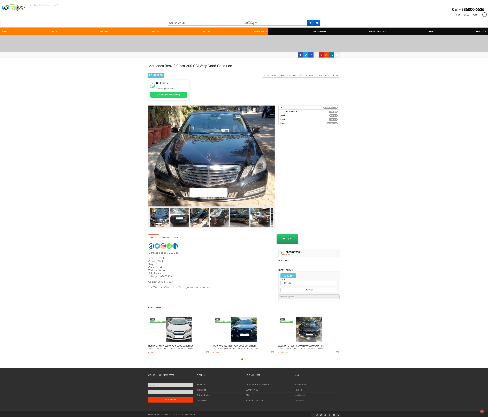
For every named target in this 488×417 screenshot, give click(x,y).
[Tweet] (305, 55)
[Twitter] (157, 246)
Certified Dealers (260, 32)
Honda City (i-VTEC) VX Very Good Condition (170, 346)
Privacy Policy (203, 395)
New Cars (104, 32)
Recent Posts (301, 384)
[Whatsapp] (169, 246)
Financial (298, 390)
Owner (176, 237)
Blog (431, 32)
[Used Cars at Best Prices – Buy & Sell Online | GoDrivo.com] (14, 7)
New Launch (300, 395)
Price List (201, 390)
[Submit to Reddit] (326, 55)
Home (4, 32)
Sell (466, 15)
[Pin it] (321, 55)
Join (475, 15)
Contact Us (481, 32)
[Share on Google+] (311, 55)
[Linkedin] (175, 246)
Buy (458, 15)
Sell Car (206, 32)
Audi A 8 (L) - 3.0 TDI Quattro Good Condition (301, 346)
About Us (53, 32)
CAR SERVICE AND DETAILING (259, 384)
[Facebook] (151, 246)
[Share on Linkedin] (331, 55)
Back (288, 239)
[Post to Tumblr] (316, 55)
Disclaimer (299, 400)
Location (165, 237)
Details (153, 237)
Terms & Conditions (254, 400)
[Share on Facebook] (300, 55)
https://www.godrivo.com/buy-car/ (191, 287)
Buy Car (155, 32)
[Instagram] (163, 246)
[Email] (337, 55)
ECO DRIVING (252, 390)
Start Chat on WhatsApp (169, 94)
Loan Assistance (319, 32)
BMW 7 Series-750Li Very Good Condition (234, 346)
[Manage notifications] (482, 411)
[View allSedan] (208, 352)
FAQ (248, 395)
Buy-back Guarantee (377, 32)
